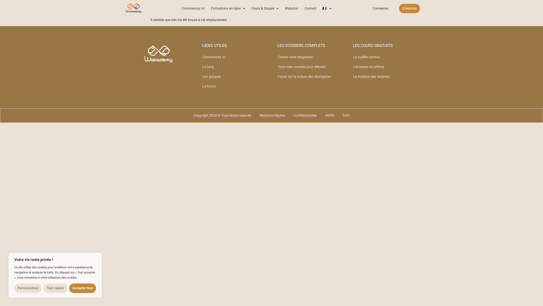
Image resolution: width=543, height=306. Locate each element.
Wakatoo (291, 8)
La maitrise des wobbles (371, 77)
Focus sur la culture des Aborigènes (304, 77)
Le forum (209, 86)
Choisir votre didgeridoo (295, 57)
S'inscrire (409, 8)
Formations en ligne (226, 8)
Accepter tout (82, 288)
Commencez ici (193, 8)
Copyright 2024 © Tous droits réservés (222, 115)
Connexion (380, 8)
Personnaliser (28, 288)
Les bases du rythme (368, 67)
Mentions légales (272, 115)
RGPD (329, 115)
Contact (310, 8)
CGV (346, 115)
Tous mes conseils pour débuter (301, 67)
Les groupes (212, 77)
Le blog (208, 67)
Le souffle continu (366, 57)
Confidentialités (305, 115)
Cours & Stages (262, 8)
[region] (55, 275)
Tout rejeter (55, 288)
